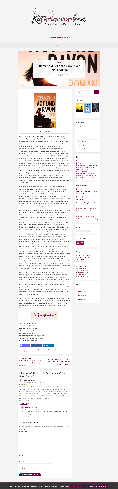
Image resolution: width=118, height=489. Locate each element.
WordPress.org (82, 299)
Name (21, 455)
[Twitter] (82, 243)
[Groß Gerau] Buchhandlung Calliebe (86, 165)
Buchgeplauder (82, 134)
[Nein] (116, 486)
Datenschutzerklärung (97, 486)
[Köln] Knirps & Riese (82, 169)
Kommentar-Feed (82, 295)
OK (74, 486)
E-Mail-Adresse (24, 462)
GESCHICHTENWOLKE (82, 257)
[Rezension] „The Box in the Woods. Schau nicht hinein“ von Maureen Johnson (86, 211)
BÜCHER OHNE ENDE (82, 274)
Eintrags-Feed (82, 291)
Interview (80, 145)
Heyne (39, 350)
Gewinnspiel (81, 141)
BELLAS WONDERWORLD (83, 255)
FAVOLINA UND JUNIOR (83, 272)
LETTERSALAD (80, 264)
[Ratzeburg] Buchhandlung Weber (86, 175)
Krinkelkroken (65, 75)
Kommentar (23, 431)
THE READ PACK (81, 262)
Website (22, 468)
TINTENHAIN (80, 260)
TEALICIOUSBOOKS (82, 270)
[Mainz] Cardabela (81, 171)
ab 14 (35, 350)
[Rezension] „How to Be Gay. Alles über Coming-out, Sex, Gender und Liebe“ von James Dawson (58, 361)
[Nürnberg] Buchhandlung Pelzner (86, 173)
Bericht (80, 130)
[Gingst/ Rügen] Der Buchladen (85, 163)
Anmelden (80, 288)
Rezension (59, 62)
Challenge (80, 137)
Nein (82, 486)
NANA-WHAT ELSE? (81, 266)
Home (59, 45)
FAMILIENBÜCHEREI (82, 276)
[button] (25, 345)
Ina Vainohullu (27, 380)
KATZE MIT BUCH (81, 268)
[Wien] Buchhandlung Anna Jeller (85, 177)
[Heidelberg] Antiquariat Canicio (85, 167)
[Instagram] (78, 243)
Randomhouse (58, 350)
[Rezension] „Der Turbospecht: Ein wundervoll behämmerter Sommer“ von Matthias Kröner (87, 191)
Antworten (24, 403)
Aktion (79, 126)
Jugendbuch (44, 350)
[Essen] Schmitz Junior (82, 161)
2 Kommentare (24, 351)
